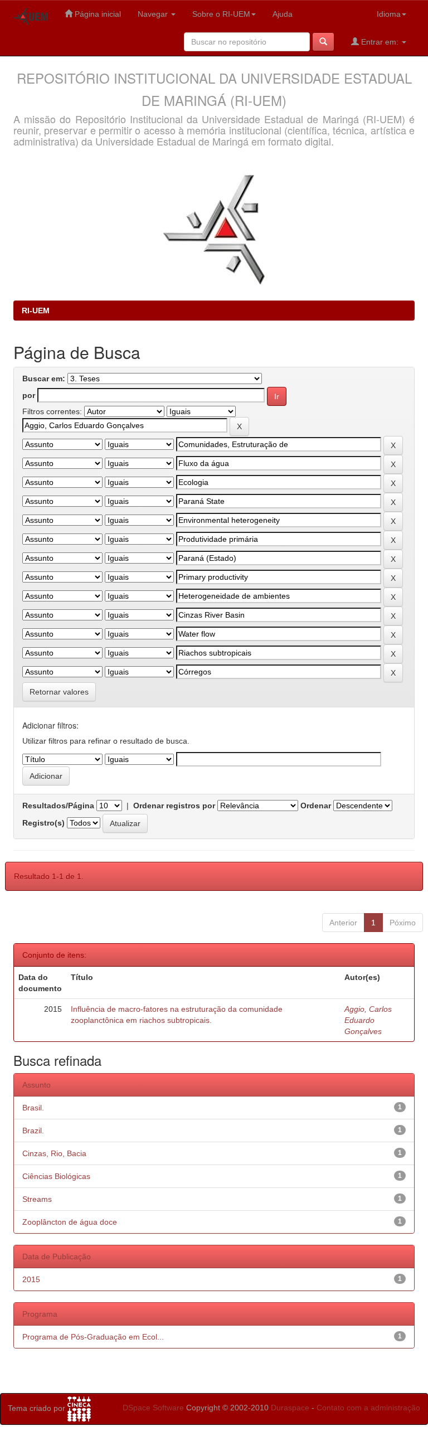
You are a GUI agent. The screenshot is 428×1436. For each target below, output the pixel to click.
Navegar (154, 13)
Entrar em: (380, 41)
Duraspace (290, 1407)
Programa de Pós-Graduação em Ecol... (93, 1336)
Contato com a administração (368, 1407)
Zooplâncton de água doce (69, 1221)
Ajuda (283, 13)
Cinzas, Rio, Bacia (54, 1153)
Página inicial (96, 13)
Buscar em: (43, 378)
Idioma (389, 13)
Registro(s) (43, 822)
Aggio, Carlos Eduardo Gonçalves (368, 1020)
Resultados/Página (58, 805)
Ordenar (315, 805)
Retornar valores (59, 691)
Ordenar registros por (174, 805)
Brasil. (33, 1107)
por (28, 395)
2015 (31, 1279)
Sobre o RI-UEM (221, 13)
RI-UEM (36, 310)
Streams (37, 1199)
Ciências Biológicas (56, 1176)
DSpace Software (153, 1407)
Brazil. (33, 1130)
